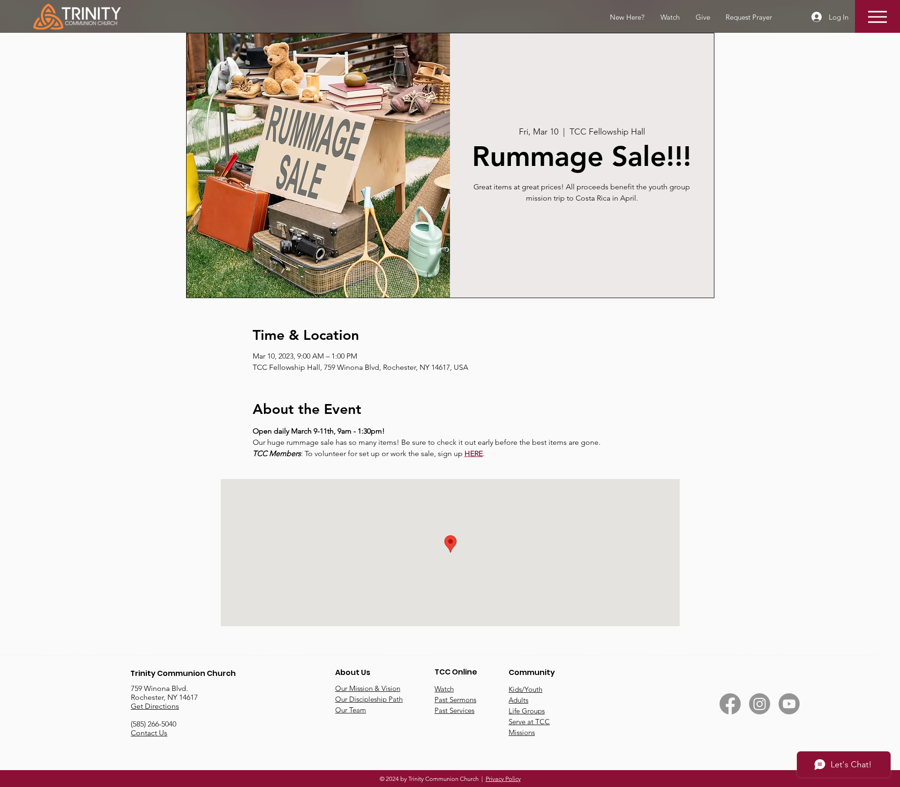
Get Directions (155, 706)
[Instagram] (759, 703)
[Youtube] (789, 703)
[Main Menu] (877, 16)
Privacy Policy (503, 778)
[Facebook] (730, 703)
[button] (748, 17)
